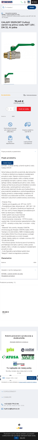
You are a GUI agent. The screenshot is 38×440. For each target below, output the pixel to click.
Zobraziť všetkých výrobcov (19, 342)
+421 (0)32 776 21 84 (11, 404)
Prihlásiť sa (31, 378)
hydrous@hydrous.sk (12, 409)
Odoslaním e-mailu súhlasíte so (19, 382)
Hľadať (32, 7)
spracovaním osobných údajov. (28, 382)
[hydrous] (6, 2)
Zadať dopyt (7, 163)
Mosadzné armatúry (11, 13)
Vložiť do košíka (24, 109)
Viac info (22, 438)
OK (16, 438)
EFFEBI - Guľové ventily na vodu (11, 14)
